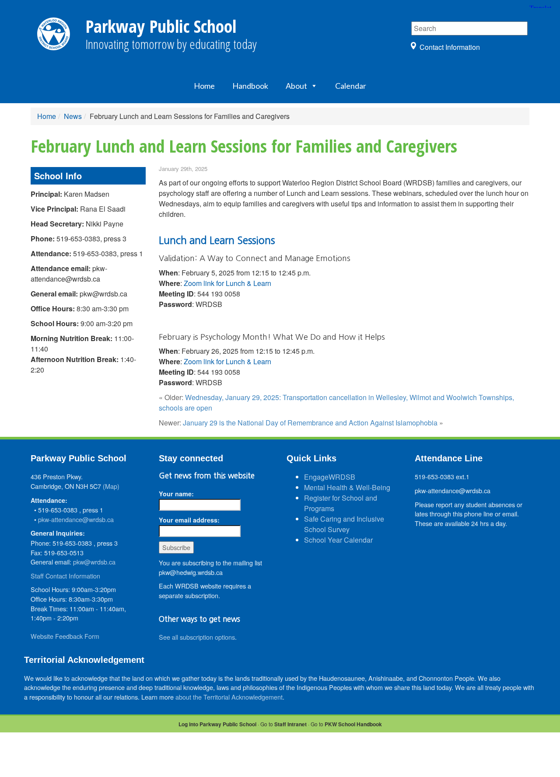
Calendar (350, 86)
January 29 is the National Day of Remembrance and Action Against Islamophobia (310, 423)
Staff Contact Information (65, 575)
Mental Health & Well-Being (347, 487)
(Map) (111, 486)
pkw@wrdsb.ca (94, 561)
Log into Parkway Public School (217, 724)
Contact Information (450, 47)
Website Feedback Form (65, 636)
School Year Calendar (338, 540)
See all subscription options (197, 636)
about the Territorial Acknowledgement (229, 696)
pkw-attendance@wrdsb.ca (76, 519)
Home (204, 86)
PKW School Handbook (353, 724)
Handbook (250, 86)
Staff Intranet (290, 724)
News (73, 116)
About (296, 86)
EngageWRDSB (329, 477)
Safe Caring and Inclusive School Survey (344, 524)
